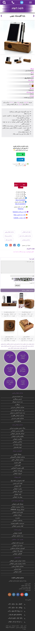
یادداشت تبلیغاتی (17, 520)
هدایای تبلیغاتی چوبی (9, 232)
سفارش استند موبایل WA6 (19, 185)
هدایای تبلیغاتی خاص (17, 460)
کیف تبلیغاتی (17, 494)
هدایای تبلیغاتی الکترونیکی (17, 457)
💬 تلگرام (20, 159)
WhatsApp (20, 209)
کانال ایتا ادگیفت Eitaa (19, 215)
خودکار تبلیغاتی (17, 515)
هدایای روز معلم (9, 240)
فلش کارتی (17, 465)
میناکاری (17, 404)
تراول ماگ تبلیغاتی (17, 551)
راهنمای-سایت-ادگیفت (23, 382)
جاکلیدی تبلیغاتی (17, 439)
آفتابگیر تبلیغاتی (17, 554)
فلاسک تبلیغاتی (17, 533)
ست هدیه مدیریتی (17, 396)
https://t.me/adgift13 (20, 204)
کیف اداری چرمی (17, 483)
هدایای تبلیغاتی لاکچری (17, 415)
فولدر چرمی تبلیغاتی (17, 526)
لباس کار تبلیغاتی (17, 491)
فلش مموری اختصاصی (17, 468)
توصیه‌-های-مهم (10, 356)
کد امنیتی (32, 283)
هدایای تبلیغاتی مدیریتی (17, 407)
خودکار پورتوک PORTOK (17, 509)
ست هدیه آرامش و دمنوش (17, 413)
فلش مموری (17, 462)
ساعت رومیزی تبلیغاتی (17, 507)
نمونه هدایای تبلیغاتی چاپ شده (9, 382)
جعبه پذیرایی (17, 569)
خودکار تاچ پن (17, 454)
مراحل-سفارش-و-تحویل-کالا (22, 369)
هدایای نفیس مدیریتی (17, 418)
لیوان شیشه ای (17, 444)
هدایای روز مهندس (26, 240)
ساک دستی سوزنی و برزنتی (17, 428)
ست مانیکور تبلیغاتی (17, 536)
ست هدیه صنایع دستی (17, 410)
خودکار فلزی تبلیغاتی (17, 504)
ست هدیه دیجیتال (17, 402)
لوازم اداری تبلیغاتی (26, 232)
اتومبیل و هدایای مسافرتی (17, 548)
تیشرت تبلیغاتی (17, 489)
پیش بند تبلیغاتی (17, 497)
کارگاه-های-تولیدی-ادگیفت (10, 369)
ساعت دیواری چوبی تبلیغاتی (17, 561)
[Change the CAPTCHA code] (12, 279)
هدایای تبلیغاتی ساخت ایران (25, 236)
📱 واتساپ (20, 154)
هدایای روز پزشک (8, 236)
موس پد (17, 518)
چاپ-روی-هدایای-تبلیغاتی (22, 356)
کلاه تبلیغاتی (17, 486)
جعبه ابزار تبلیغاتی (17, 545)
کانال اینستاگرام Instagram (19, 212)
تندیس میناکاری (17, 399)
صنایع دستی (17, 421)
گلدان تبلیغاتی (17, 572)
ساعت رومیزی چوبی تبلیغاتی (18, 563)
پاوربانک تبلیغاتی (17, 471)
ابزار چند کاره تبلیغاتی (17, 543)
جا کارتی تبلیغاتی (17, 442)
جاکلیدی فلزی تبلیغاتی (17, 436)
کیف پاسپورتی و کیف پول (17, 480)
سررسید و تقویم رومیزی (17, 523)
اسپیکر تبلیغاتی (17, 473)
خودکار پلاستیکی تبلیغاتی (17, 433)
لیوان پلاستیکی (18, 447)
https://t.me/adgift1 (21, 200)
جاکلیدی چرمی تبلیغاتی (17, 431)
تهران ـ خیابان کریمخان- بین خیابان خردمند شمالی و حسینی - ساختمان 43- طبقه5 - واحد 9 (16, 627)
